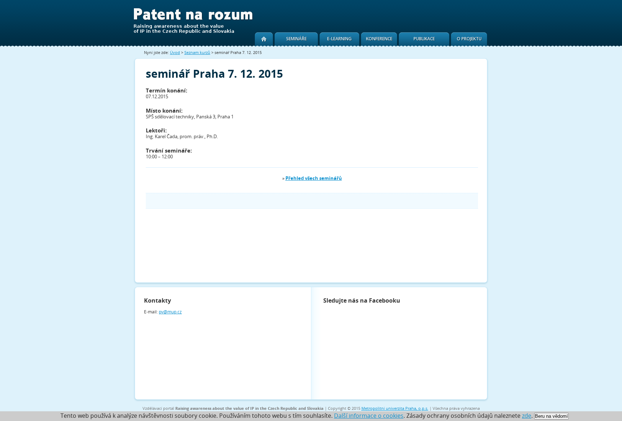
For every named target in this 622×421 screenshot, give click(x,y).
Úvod (175, 52)
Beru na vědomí (551, 416)
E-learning (339, 39)
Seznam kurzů (197, 52)
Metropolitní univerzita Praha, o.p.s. (394, 408)
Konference (379, 39)
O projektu (469, 39)
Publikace (424, 39)
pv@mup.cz (170, 312)
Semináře (296, 39)
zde (526, 416)
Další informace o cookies (369, 416)
